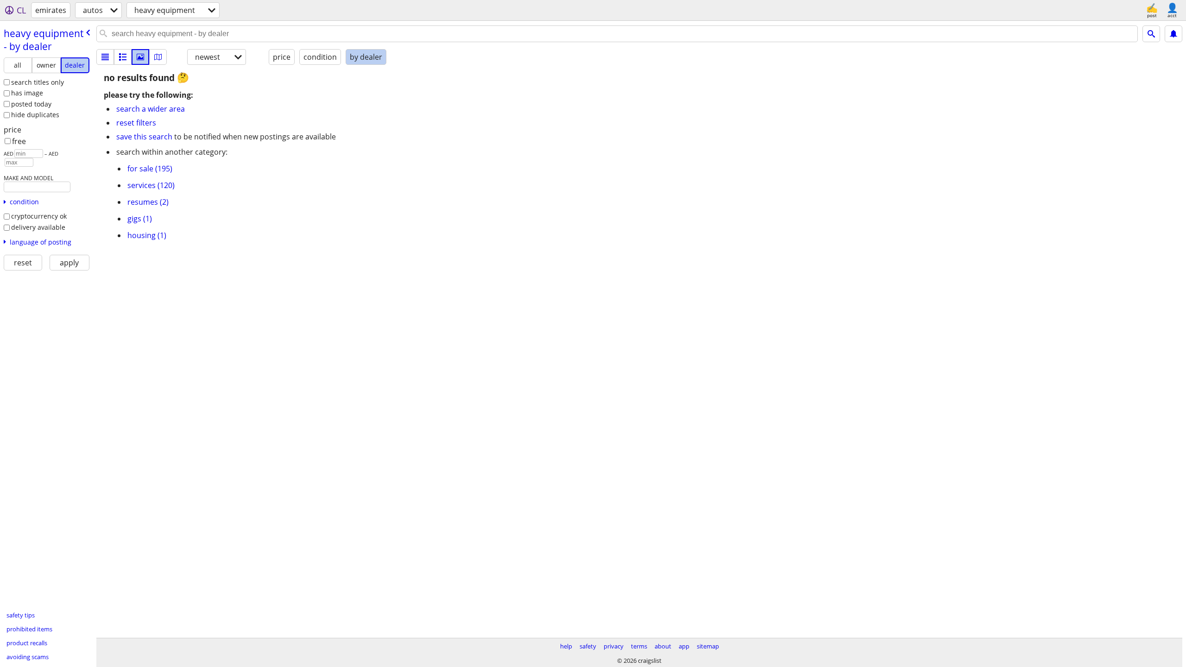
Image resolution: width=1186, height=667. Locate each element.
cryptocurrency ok (39, 216)
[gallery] (140, 57)
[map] (158, 57)
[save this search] (1173, 33)
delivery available (38, 227)
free (19, 141)
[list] (105, 57)
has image (27, 92)
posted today (31, 104)
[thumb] (123, 57)
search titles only (37, 82)
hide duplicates (35, 114)
